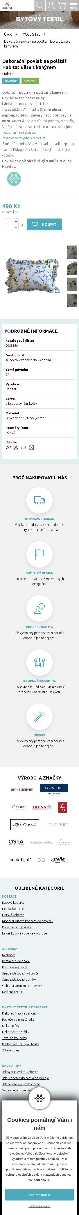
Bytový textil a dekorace (25, 1007)
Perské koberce (13, 909)
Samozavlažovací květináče (20, 973)
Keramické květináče (16, 961)
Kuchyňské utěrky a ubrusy (20, 1044)
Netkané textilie (12, 992)
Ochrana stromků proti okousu (23, 985)
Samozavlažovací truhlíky (19, 979)
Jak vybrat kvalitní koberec (20, 1072)
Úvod (8, 34)
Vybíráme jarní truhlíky (17, 1090)
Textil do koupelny (14, 1038)
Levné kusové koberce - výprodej (25, 933)
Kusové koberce (13, 902)
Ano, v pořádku (39, 1195)
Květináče (8, 955)
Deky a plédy (11, 1025)
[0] (62, 5)
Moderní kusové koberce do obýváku (27, 921)
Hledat (39, 5)
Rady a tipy (11, 1065)
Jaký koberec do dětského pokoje (25, 1078)
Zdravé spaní (11, 1050)
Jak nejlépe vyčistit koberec (21, 1084)
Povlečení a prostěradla (18, 1019)
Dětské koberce (13, 915)
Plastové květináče (15, 967)
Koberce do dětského (17, 927)
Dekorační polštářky (15, 1032)
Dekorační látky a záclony (19, 1013)
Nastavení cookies (39, 1206)
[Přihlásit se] (51, 5)
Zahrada (9, 949)
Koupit (49, 224)
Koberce (9, 896)
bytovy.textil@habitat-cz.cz (24, 138)
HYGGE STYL (30, 34)
